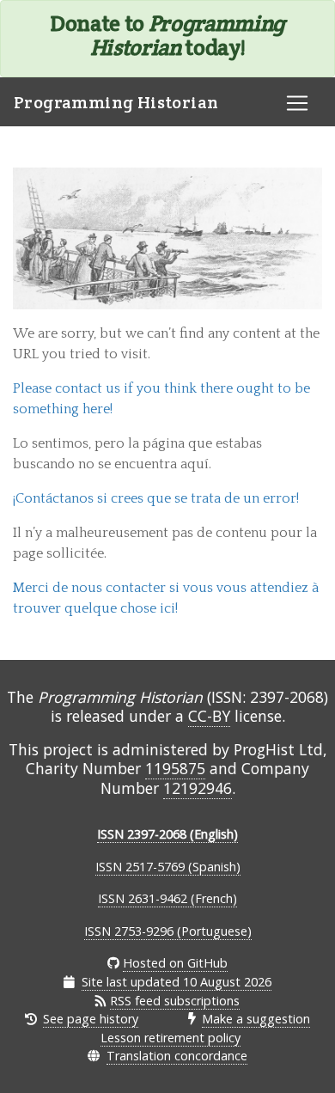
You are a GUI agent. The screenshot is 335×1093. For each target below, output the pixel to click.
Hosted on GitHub (175, 963)
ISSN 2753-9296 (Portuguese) (168, 931)
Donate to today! (167, 35)
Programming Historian (116, 102)
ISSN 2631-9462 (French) (167, 898)
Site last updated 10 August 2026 (176, 982)
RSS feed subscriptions (175, 1000)
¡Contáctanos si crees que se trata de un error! (156, 498)
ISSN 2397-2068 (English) (167, 834)
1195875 (175, 768)
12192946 (197, 788)
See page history (90, 1019)
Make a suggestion (256, 1019)
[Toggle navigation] (297, 103)
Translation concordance (177, 1055)
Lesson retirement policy (170, 1037)
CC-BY (209, 715)
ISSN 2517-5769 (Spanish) (168, 866)
